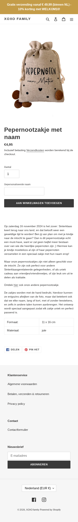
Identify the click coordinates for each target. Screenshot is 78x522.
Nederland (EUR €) (38, 488)
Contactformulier (18, 429)
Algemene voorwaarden (22, 384)
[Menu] (72, 19)
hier (16, 284)
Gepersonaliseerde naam (17, 184)
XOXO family (17, 19)
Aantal (7, 167)
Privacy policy (16, 403)
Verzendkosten (35, 150)
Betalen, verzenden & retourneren (28, 394)
